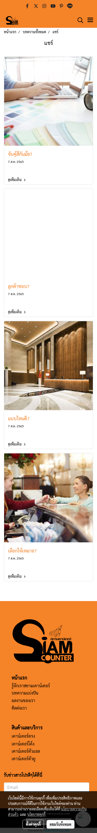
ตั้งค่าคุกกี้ (33, 824)
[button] (78, 20)
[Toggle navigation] (90, 20)
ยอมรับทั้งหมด (60, 824)
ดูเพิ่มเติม (15, 179)
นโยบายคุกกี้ (36, 814)
